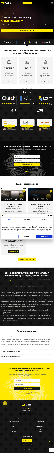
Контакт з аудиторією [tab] (27, 279)
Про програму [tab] (44, 219)
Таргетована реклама (14, 421)
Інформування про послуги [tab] (9, 280)
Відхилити (26, 236)
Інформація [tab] (27, 219)
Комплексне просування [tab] (35, 286)
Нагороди (14, 429)
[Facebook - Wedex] (24, 413)
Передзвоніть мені (27, 440)
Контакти (14, 423)
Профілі (40, 431)
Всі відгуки (3, 113)
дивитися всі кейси (26, 259)
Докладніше (8, 81)
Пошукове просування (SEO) (14, 418)
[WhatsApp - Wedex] (22, 444)
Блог (40, 423)
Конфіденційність (40, 426)
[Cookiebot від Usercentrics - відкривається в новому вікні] (46, 215)
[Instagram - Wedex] (29, 413)
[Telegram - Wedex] (27, 444)
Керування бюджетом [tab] (44, 279)
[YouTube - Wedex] (33, 413)
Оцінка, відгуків (27, 410)
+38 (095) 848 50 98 (27, 436)
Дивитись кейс (12, 251)
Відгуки (40, 429)
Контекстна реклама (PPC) (40, 418)
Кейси (13, 426)
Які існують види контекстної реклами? (11, 351)
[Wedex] (6, 2)
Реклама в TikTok (40, 421)
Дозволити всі (44, 236)
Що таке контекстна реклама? (8, 336)
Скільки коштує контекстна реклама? (10, 356)
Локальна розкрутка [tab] (18, 286)
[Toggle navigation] (52, 3)
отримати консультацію (27, 30)
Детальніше (27, 171)
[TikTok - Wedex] (20, 413)
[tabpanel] (9, 70)
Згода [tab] (9, 219)
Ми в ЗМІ (14, 431)
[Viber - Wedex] (31, 444)
